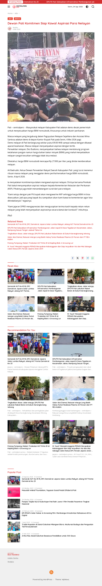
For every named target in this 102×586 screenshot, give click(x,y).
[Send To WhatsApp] (92, 258)
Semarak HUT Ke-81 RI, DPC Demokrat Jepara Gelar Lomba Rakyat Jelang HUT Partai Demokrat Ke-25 (50, 224)
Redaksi (15, 28)
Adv (10, 19)
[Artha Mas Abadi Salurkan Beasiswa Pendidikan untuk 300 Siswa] (14, 537)
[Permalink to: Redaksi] (10, 28)
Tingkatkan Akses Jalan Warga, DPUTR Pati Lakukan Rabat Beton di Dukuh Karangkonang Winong (49, 234)
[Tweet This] (77, 258)
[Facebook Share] (73, 258)
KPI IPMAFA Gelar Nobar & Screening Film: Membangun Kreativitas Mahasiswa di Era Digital (56, 514)
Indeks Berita (13, 558)
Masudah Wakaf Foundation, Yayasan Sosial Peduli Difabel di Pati (49, 490)
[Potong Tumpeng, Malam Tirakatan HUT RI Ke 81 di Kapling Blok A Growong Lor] (51, 304)
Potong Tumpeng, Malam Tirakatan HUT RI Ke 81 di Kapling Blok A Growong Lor (40, 243)
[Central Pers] (19, 6)
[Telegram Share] (87, 258)
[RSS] (51, 572)
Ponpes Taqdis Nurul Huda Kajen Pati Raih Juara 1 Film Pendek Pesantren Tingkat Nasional (55, 503)
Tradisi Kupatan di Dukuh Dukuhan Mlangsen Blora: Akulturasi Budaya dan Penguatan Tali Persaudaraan (57, 525)
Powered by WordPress (42, 579)
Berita (17, 19)
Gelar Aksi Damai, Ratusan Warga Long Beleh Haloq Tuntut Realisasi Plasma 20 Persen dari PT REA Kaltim (49, 238)
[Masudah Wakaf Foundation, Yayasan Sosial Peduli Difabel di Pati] (14, 492)
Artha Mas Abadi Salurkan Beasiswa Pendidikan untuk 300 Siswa (49, 536)
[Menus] (9, 7)
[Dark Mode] (87, 7)
